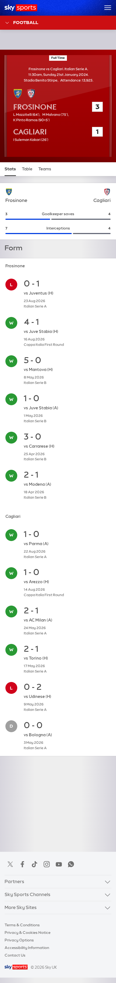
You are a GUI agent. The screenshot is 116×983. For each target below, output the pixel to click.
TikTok (34, 864)
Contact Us (15, 955)
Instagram (46, 864)
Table (27, 169)
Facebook (22, 864)
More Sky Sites (21, 907)
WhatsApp (71, 864)
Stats (10, 169)
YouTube (58, 864)
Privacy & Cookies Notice (27, 932)
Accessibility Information (27, 948)
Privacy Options (19, 940)
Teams (44, 169)
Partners (14, 881)
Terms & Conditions (22, 925)
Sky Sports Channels (27, 894)
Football (25, 22)
